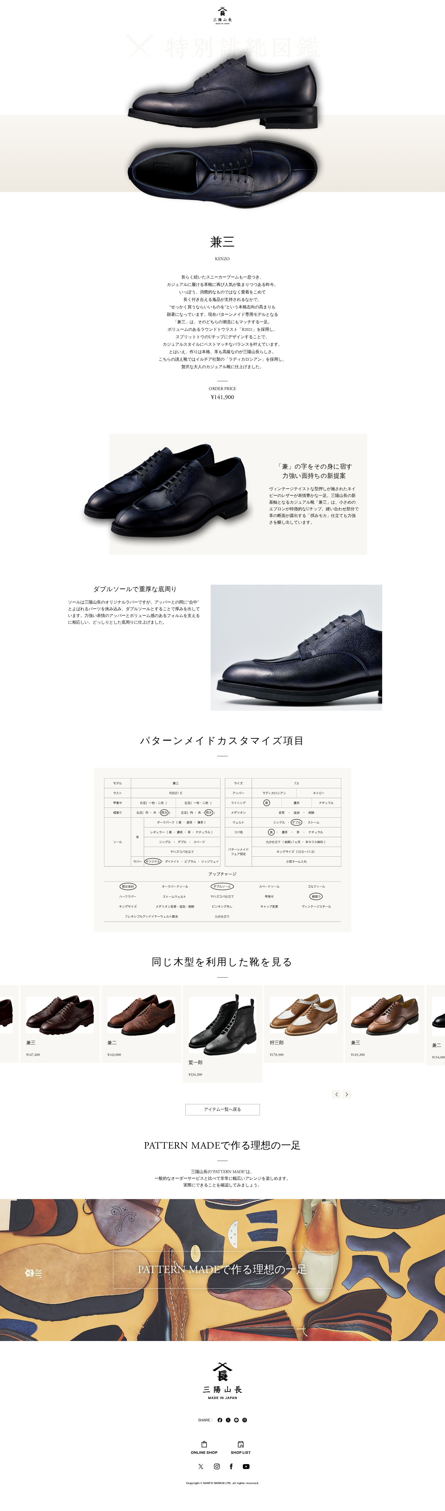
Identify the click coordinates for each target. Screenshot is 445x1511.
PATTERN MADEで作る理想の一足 (222, 1270)
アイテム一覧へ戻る (222, 1109)
